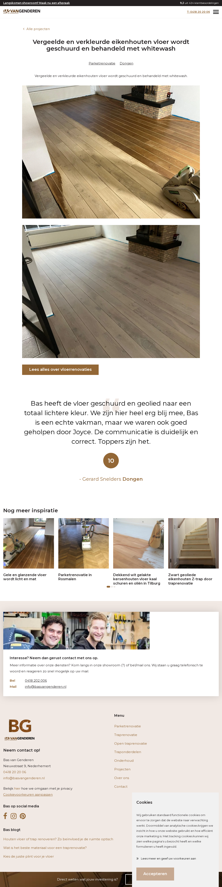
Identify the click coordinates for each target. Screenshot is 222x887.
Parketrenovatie (102, 63)
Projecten (122, 769)
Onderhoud (124, 760)
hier (17, 788)
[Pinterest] (23, 816)
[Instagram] (13, 816)
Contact (120, 786)
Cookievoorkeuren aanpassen (28, 794)
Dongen (126, 63)
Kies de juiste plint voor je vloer (28, 856)
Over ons (121, 778)
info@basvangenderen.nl (38, 687)
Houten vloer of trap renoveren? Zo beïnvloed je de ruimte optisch (58, 839)
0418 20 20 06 (14, 772)
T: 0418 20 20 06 (198, 11)
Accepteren (155, 873)
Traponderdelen (127, 752)
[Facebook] (5, 816)
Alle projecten (38, 29)
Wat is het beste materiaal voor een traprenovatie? (45, 848)
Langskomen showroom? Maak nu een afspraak (36, 3)
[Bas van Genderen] (21, 11)
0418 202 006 (28, 680)
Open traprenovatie (130, 743)
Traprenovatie (125, 735)
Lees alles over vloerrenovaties (60, 369)
